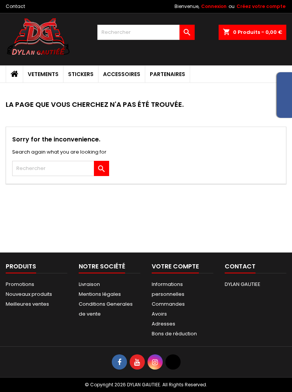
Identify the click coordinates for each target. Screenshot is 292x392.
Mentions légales (100, 294)
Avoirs (159, 313)
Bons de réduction (174, 333)
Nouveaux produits (29, 294)
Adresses (163, 323)
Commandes (168, 304)
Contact (15, 6)
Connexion (214, 6)
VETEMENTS (43, 74)
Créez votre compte (261, 6)
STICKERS (81, 74)
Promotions (20, 284)
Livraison (89, 284)
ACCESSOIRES (121, 74)
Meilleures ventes (27, 304)
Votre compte (175, 266)
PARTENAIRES (167, 74)
